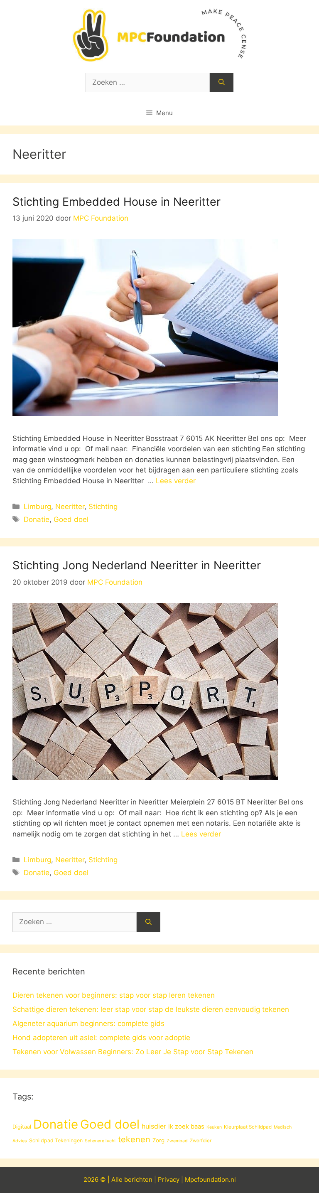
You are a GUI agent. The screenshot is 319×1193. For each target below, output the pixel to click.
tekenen (134, 1139)
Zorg (158, 1140)
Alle (117, 1179)
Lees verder (176, 481)
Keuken (214, 1127)
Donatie (36, 519)
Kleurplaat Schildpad (248, 1127)
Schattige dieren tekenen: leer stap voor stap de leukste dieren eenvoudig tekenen (150, 1009)
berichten (138, 1179)
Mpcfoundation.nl (210, 1179)
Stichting (103, 506)
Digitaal (21, 1126)
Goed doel (71, 519)
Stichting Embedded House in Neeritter (116, 202)
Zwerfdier (200, 1141)
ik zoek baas (186, 1126)
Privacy (168, 1179)
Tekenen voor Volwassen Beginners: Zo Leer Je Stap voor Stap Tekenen (132, 1052)
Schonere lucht (100, 1141)
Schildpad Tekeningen (56, 1140)
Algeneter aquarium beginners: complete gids (88, 1023)
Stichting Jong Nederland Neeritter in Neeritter (136, 565)
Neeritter (69, 506)
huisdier (154, 1126)
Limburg (37, 506)
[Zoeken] (221, 83)
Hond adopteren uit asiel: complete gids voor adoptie (101, 1037)
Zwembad (177, 1141)
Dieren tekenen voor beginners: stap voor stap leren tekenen (113, 995)
